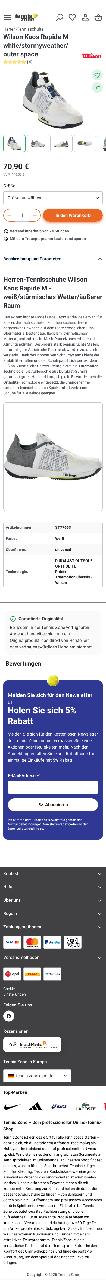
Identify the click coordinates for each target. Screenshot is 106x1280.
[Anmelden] (85, 17)
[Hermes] (52, 973)
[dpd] (12, 973)
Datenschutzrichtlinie (23, 829)
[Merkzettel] (72, 17)
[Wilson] (92, 56)
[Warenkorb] (98, 17)
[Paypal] (52, 942)
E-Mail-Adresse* (24, 775)
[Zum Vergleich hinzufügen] (97, 87)
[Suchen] (59, 17)
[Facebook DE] (8, 1016)
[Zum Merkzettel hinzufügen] (97, 74)
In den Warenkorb (73, 215)
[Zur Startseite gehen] (26, 17)
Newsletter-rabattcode (59, 824)
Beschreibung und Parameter (32, 258)
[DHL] (32, 973)
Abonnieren (56, 804)
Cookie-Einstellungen (8, 991)
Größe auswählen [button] (24, 197)
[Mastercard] (32, 942)
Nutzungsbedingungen (25, 824)
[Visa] (12, 942)
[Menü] (7, 17)
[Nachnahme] (73, 942)
